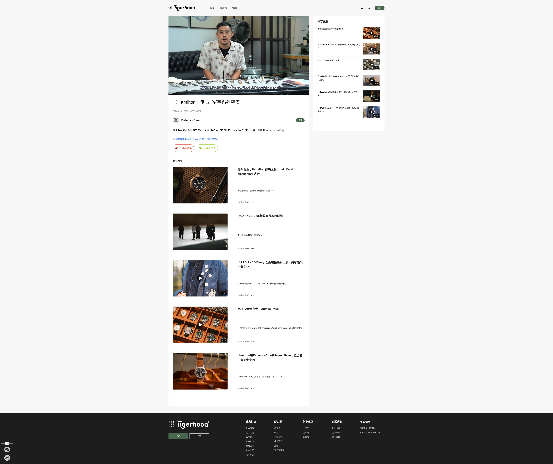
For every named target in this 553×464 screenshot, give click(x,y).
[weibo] (7, 458)
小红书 (306, 428)
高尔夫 (277, 428)
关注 (300, 120)
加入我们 (336, 437)
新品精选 (250, 428)
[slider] (238, 89)
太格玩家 (250, 450)
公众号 (306, 432)
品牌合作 (336, 432)
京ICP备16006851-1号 (370, 428)
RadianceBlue (190, 120)
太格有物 (185, 8)
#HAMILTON (198, 139)
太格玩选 (250, 432)
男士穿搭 (278, 437)
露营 (276, 446)
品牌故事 (250, 437)
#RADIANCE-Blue (182, 139)
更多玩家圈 (279, 450)
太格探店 (250, 455)
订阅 (178, 436)
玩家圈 (223, 8)
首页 (212, 8)
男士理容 (278, 441)
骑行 (276, 432)
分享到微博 (186, 148)
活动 (234, 8)
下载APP (379, 8)
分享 (199, 436)
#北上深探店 (212, 139)
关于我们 (336, 428)
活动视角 (250, 446)
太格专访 (250, 441)
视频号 (306, 437)
